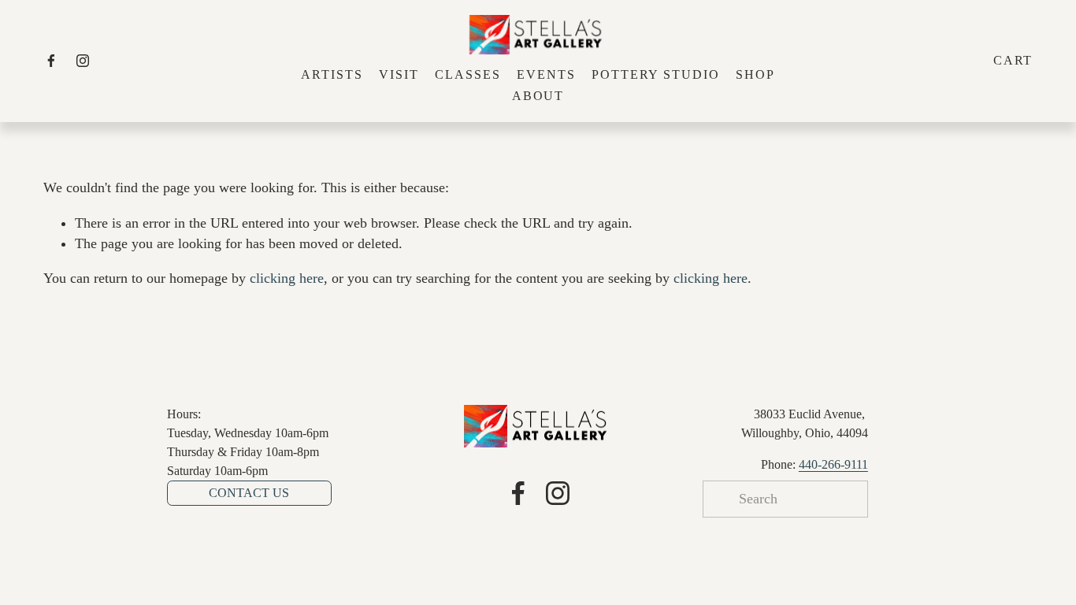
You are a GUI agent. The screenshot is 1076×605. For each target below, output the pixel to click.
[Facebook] (51, 61)
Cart (1013, 60)
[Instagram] (83, 61)
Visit (399, 74)
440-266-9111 (833, 464)
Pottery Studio (656, 74)
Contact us (249, 492)
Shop (755, 74)
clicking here (287, 278)
